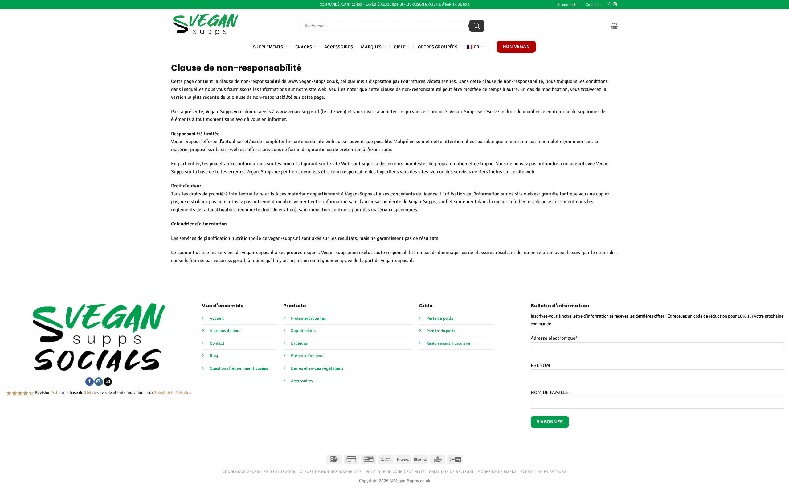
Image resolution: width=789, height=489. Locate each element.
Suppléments (268, 47)
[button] (568, 5)
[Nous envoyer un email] (108, 381)
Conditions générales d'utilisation (259, 471)
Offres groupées (437, 47)
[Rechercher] (476, 26)
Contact (592, 4)
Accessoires (338, 47)
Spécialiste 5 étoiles (172, 392)
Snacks (303, 47)
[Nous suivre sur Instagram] (615, 4)
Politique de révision (451, 471)
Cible (400, 47)
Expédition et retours (543, 471)
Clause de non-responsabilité (331, 471)
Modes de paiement (496, 471)
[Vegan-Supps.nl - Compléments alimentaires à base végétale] (205, 25)
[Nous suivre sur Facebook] (609, 4)
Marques (371, 47)
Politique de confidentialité (395, 471)
